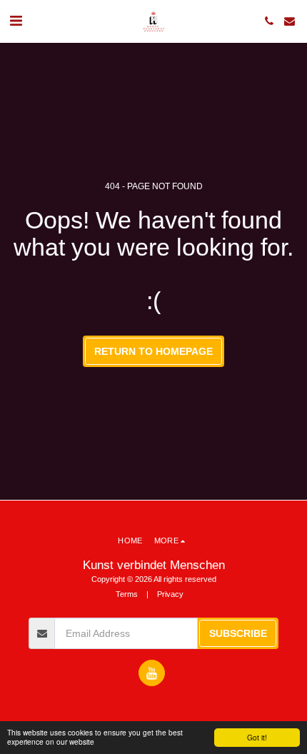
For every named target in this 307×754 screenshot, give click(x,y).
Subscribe (238, 633)
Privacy (170, 594)
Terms (127, 594)
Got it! (257, 737)
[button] (16, 21)
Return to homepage (153, 351)
